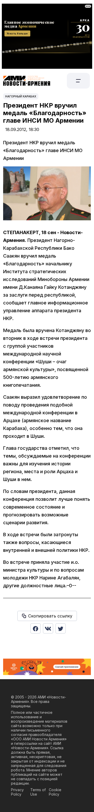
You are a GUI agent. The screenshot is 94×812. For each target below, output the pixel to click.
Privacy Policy (17, 792)
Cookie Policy (55, 792)
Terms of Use (38, 792)
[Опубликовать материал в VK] (48, 628)
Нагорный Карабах (20, 96)
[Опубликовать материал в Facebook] (35, 628)
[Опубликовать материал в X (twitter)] (60, 628)
